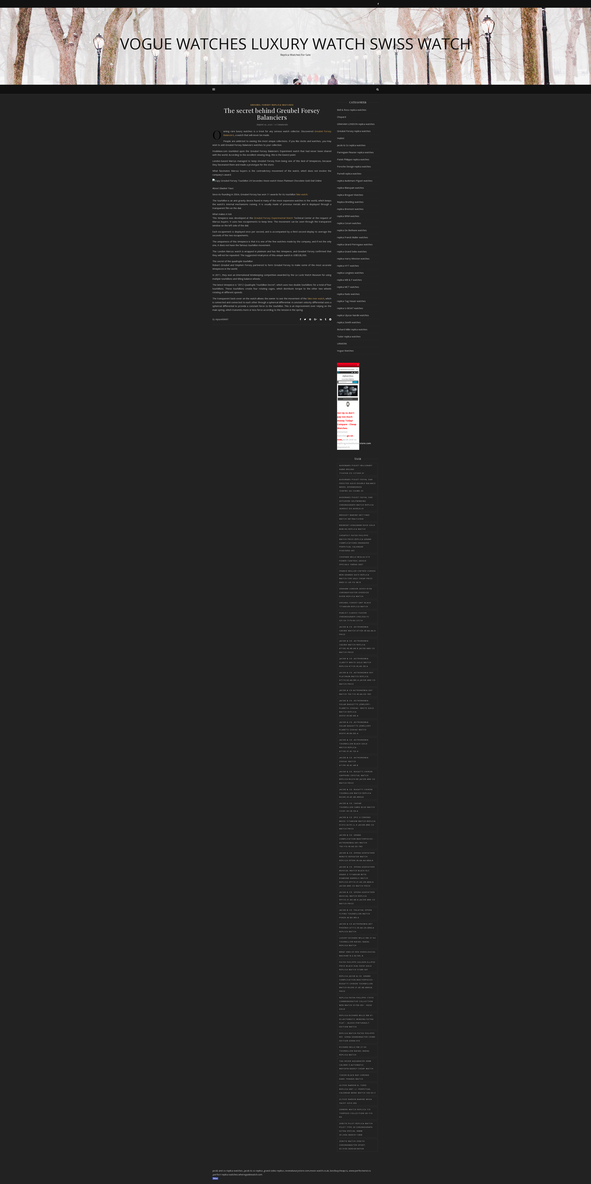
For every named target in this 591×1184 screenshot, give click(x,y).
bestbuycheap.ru (339, 1170)
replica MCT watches (348, 286)
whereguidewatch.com (250, 1174)
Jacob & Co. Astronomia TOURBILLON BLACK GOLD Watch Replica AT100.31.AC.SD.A (353, 745)
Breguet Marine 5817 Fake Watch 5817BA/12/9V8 (354, 517)
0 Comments (281, 124)
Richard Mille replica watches (352, 329)
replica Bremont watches (350, 208)
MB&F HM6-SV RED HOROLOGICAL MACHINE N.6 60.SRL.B (357, 954)
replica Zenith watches (349, 322)
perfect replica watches (225, 1174)
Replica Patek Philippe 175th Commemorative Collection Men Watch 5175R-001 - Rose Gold (356, 1003)
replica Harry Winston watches (353, 258)
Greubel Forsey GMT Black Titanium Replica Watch (355, 604)
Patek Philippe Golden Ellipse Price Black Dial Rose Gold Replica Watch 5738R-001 (357, 966)
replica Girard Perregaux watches (355, 244)
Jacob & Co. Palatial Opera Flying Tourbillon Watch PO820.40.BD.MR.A (355, 914)
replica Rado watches (348, 293)
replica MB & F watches (349, 279)
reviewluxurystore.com (358, 443)
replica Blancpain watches (350, 187)
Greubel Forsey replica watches (271, 105)
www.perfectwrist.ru (360, 1170)
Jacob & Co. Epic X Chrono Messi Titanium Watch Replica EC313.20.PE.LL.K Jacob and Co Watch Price (357, 823)
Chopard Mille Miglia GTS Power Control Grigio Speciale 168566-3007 (354, 561)
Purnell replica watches (349, 173)
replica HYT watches (348, 265)
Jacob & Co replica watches (351, 145)
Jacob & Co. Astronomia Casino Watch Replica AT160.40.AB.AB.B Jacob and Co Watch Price (357, 646)
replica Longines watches (350, 272)
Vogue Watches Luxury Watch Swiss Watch (295, 43)
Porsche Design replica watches (354, 166)
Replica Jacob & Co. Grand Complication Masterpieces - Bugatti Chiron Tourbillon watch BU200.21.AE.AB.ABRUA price (356, 983)
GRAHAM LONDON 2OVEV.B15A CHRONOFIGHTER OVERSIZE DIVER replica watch (355, 592)
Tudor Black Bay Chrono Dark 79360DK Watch (354, 1077)
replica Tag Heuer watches (351, 301)
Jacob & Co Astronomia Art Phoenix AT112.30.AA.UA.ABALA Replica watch (356, 928)
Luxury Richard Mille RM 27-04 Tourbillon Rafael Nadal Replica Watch (357, 942)
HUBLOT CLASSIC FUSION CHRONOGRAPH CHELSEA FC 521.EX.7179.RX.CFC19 (354, 616)
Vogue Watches (345, 350)
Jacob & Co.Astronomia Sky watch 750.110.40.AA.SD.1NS (356, 692)
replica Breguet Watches (350, 194)
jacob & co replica (253, 1170)
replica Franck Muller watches (352, 237)
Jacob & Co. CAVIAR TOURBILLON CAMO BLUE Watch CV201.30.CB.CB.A (357, 807)
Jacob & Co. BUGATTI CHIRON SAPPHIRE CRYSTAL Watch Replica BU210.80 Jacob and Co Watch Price (357, 777)
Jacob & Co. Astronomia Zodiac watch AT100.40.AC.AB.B (353, 761)
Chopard (341, 116)
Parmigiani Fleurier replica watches (355, 152)
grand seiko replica (274, 1170)
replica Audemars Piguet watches (354, 180)
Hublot (340, 138)
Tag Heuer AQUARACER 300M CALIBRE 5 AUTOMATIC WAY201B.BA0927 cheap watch (356, 1065)
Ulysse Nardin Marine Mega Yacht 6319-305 (355, 1101)
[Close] (358, 364)
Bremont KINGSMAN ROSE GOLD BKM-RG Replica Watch (357, 527)
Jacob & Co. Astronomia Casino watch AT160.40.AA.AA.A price (357, 631)
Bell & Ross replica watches (351, 109)
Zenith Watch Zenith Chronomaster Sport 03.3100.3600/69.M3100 (352, 1145)
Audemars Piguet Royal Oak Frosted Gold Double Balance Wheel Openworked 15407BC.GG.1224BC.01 (357, 485)
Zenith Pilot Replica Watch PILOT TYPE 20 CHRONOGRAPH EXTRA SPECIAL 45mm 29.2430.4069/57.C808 (356, 1129)
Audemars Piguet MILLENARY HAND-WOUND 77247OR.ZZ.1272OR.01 (355, 469)
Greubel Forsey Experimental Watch (273, 217)
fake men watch (316, 298)
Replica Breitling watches (350, 201)
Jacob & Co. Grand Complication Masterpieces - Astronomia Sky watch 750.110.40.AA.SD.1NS (356, 841)
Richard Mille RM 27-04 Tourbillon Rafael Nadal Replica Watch (354, 1051)
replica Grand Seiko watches (352, 251)
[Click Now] (347, 387)
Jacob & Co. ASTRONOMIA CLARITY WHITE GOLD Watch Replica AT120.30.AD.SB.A (355, 662)
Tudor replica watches (349, 336)
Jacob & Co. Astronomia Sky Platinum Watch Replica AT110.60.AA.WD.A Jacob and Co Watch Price (357, 678)
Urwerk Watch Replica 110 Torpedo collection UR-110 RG (355, 1113)
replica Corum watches (349, 223)
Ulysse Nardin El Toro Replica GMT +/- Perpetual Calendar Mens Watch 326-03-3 (357, 1089)
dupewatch (343, 447)
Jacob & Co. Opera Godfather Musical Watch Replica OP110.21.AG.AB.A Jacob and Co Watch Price (357, 898)
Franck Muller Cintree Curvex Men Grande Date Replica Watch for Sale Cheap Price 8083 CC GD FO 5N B (357, 576)
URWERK (342, 343)
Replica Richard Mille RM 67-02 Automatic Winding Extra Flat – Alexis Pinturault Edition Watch (356, 1021)
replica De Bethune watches (352, 230)
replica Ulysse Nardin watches (353, 315)
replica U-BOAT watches (350, 308)
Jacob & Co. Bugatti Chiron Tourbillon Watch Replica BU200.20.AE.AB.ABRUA (356, 793)
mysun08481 (222, 319)
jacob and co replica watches (227, 1170)
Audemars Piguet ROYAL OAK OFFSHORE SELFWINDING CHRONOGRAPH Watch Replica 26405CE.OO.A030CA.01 (356, 503)
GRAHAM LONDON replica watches (356, 123)
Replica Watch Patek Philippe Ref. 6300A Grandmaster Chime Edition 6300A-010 (357, 1037)
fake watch (302, 194)
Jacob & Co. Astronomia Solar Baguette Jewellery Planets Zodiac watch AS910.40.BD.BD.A (355, 728)
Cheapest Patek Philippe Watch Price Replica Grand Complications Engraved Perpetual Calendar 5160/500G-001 (355, 543)
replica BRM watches (348, 216)
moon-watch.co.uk (319, 1170)
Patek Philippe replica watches (353, 159)
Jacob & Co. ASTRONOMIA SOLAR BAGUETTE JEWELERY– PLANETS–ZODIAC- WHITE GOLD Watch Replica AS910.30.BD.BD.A (356, 708)
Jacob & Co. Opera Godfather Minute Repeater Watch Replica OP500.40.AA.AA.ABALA (357, 857)
